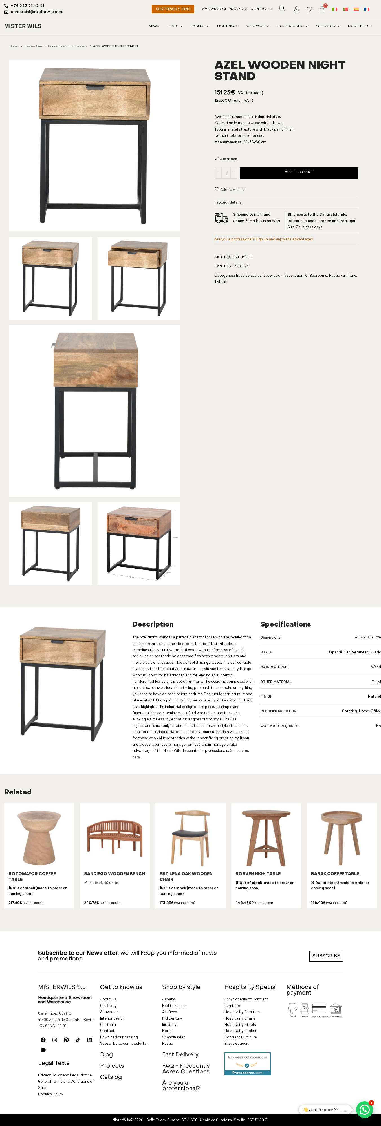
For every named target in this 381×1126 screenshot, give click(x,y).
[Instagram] (55, 1040)
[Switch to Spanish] (356, 8)
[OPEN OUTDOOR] (338, 26)
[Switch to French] (367, 8)
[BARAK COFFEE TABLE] (342, 838)
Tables (220, 281)
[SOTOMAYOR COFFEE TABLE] (39, 838)
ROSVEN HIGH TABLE (258, 874)
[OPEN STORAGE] (267, 26)
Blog (106, 1055)
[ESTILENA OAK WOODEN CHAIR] (190, 838)
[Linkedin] (89, 1040)
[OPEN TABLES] (207, 26)
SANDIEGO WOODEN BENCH (114, 874)
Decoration (33, 46)
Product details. (228, 202)
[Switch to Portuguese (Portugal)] (345, 8)
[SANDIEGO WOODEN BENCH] (115, 838)
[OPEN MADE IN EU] (371, 26)
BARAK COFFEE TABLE (335, 874)
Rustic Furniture (342, 275)
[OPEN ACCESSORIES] (306, 26)
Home (14, 46)
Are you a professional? (181, 1086)
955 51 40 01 (257, 1119)
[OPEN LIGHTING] (237, 26)
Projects (112, 1066)
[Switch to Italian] (334, 8)
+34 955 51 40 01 (52, 1025)
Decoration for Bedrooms (67, 46)
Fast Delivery (180, 1055)
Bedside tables (248, 275)
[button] (364, 1109)
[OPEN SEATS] (181, 26)
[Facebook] (43, 1040)
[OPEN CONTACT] (271, 9)
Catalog (111, 1077)
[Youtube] (43, 1050)
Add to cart (299, 172)
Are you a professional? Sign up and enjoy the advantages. (264, 238)
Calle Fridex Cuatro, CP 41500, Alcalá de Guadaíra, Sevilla (195, 1119)
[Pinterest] (66, 1040)
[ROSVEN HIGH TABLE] (266, 838)
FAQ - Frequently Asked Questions (186, 1069)
